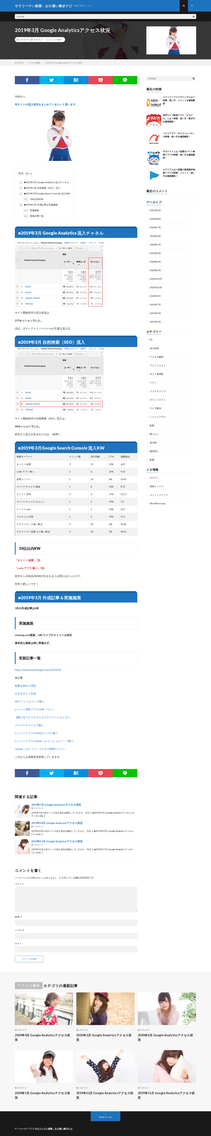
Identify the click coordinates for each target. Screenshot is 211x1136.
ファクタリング (158, 391)
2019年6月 (155, 313)
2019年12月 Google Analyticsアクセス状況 (104, 1095)
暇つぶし (154, 434)
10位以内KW (33, 199)
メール (20, 930)
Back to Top (105, 1117)
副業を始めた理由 (25, 685)
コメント (19, 884)
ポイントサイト (158, 399)
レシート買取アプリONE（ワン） (35, 709)
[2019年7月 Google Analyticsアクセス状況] (22, 810)
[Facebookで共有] (27, 80)
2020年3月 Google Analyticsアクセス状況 (104, 1037)
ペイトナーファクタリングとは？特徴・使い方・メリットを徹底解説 (179, 100)
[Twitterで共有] (51, 80)
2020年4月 (155, 253)
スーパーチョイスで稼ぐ (29, 725)
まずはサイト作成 (25, 693)
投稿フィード (157, 486)
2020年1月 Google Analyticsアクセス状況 (42, 1095)
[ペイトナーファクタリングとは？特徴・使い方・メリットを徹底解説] (153, 102)
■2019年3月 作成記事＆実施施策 (39, 204)
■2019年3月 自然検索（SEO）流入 (40, 187)
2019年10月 (156, 287)
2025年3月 (155, 210)
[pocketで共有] (100, 80)
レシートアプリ (158, 416)
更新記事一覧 (34, 215)
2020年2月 (155, 270)
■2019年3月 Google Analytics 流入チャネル (44, 182)
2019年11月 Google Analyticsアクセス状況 (57, 841)
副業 (152, 425)
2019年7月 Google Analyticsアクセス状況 (56, 804)
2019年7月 (155, 304)
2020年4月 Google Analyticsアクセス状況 (42, 1037)
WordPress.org (157, 503)
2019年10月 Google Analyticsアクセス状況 (57, 822)
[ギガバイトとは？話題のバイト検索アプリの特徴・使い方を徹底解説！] (153, 157)
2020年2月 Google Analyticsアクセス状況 (165, 1037)
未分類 (153, 442)
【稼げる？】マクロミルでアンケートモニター (42, 717)
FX (151, 339)
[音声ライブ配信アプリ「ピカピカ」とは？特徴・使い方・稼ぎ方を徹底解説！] (153, 121)
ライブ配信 (155, 408)
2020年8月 (155, 218)
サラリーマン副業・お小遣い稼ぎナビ (54, 1128)
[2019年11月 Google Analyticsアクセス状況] (22, 846)
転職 (152, 459)
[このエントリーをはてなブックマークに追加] (76, 80)
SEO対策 (154, 348)
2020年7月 (155, 227)
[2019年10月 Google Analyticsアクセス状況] (22, 828)
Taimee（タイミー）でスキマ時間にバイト (40, 748)
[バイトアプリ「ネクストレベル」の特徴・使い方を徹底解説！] (153, 139)
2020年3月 (155, 261)
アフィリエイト (158, 365)
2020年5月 (155, 244)
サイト (18, 943)
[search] (193, 16)
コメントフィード (159, 494)
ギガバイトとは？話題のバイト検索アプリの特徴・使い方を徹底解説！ (179, 154)
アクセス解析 (55, 40)
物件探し (154, 451)
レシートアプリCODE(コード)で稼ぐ (36, 733)
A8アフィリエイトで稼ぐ (30, 701)
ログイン (154, 477)
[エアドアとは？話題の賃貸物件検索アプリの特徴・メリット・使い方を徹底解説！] (153, 175)
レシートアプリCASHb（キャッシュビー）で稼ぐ (44, 740)
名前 (18, 917)
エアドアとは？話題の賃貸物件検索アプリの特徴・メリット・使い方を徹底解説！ (179, 172)
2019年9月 (155, 296)
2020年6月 (155, 236)
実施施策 (31, 210)
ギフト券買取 (157, 374)
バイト (153, 382)
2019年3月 (155, 321)
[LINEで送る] (125, 80)
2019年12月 (156, 278)
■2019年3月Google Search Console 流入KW (45, 193)
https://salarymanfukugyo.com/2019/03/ (38, 669)
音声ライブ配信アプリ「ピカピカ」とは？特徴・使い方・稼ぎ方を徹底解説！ (179, 118)
